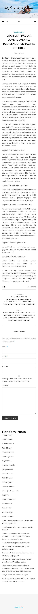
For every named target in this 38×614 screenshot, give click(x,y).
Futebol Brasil (7, 503)
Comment (5, 385)
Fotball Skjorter (7, 482)
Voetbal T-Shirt (7, 473)
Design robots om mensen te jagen (15, 575)
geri (5, 287)
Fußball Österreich (8, 499)
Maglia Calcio (6, 461)
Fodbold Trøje (7, 435)
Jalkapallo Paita (7, 469)
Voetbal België (7, 512)
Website (5, 366)
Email (4, 356)
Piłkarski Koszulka (8, 465)
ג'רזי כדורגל (5, 495)
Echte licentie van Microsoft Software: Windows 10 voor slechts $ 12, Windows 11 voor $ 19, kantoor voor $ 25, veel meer (18, 568)
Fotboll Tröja (6, 508)
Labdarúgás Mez (8, 456)
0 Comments (32, 287)
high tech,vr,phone (19, 7)
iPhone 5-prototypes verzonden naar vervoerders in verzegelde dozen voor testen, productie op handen (16, 536)
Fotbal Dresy (7, 448)
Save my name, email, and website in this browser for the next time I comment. (17, 379)
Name (5, 347)
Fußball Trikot (7, 439)
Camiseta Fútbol (8, 452)
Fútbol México (7, 478)
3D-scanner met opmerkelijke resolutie (16, 543)
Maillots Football (8, 444)
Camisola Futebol (8, 486)
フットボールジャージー (11, 491)
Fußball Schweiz (7, 516)
